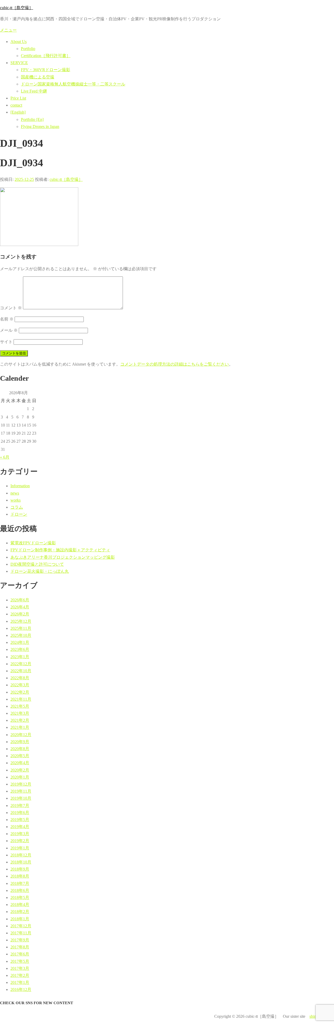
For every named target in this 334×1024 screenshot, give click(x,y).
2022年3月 (19, 685)
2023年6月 (19, 649)
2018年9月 (19, 869)
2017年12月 (20, 926)
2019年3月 (19, 833)
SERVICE (19, 62)
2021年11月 (20, 699)
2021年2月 (19, 720)
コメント (11, 308)
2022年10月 (20, 671)
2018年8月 (19, 876)
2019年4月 (19, 826)
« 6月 (4, 457)
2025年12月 (20, 621)
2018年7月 (19, 883)
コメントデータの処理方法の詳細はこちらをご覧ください (174, 364)
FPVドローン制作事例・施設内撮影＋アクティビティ (60, 550)
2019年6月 (19, 812)
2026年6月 (19, 600)
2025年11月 (20, 628)
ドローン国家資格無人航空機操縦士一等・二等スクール (73, 84)
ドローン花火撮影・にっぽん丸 (39, 571)
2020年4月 (19, 763)
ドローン (18, 514)
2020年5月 (19, 756)
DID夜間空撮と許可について (37, 564)
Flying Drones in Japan (40, 126)
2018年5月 (19, 897)
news (14, 493)
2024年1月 (19, 642)
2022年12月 (20, 664)
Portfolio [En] (32, 119)
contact (16, 105)
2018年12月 (20, 855)
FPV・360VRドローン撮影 (45, 69)
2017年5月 (19, 961)
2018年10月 (20, 862)
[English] (18, 112)
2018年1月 (19, 919)
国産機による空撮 (37, 77)
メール (9, 330)
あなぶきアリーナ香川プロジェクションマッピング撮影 (62, 557)
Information (20, 486)
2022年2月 (19, 692)
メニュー (8, 30)
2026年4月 (19, 607)
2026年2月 (19, 614)
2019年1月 (19, 848)
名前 (7, 319)
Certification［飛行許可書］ (45, 55)
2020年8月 (19, 749)
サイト (6, 342)
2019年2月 (19, 840)
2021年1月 (19, 727)
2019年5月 (19, 819)
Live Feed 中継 (34, 91)
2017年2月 (19, 975)
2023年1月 (19, 657)
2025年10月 (20, 635)
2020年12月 (20, 734)
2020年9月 (19, 741)
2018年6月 (19, 890)
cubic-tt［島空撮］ (16, 7)
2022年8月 (19, 678)
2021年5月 (19, 706)
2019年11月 (20, 791)
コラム (16, 507)
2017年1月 (19, 982)
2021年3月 (19, 713)
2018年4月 (19, 904)
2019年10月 (20, 798)
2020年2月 (19, 770)
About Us (18, 41)
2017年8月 (19, 947)
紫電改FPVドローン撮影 (33, 543)
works (15, 500)
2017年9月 (19, 940)
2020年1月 (19, 777)
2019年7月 (19, 805)
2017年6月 (19, 954)
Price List (18, 98)
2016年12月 (20, 989)
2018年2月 (19, 911)
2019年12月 (20, 784)
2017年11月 (20, 933)
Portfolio (28, 48)
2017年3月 (19, 968)
